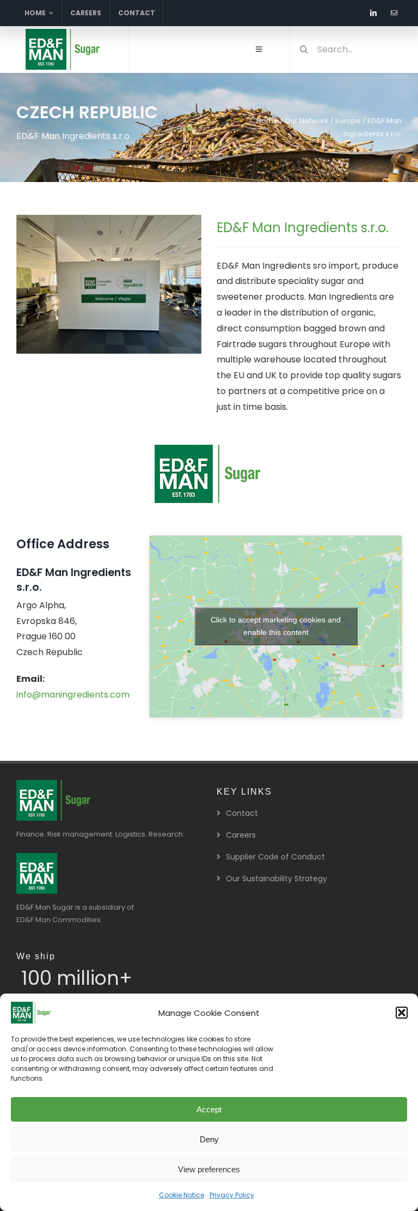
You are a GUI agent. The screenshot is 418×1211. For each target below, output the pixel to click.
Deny (209, 1139)
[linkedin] (373, 13)
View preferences (209, 1169)
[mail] (394, 13)
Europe (348, 121)
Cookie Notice (181, 1195)
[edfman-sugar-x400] (64, 33)
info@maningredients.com (73, 694)
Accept (209, 1109)
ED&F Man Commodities (58, 920)
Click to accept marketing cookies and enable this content (276, 626)
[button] (401, 1012)
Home (267, 121)
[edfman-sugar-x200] (54, 784)
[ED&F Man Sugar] (36, 857)
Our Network (307, 121)
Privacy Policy (232, 1195)
